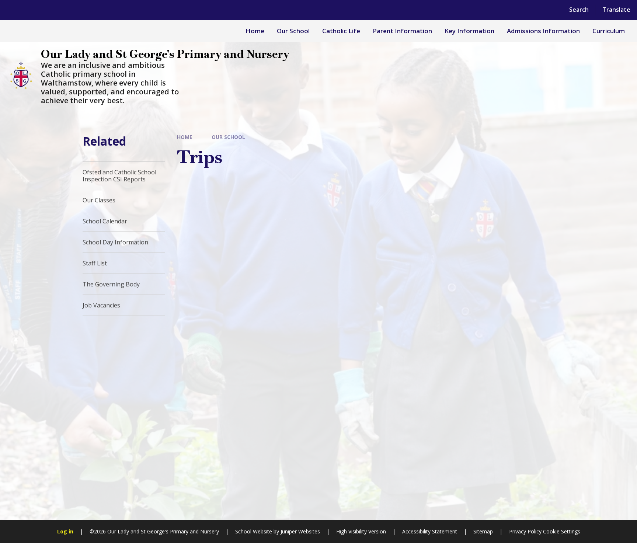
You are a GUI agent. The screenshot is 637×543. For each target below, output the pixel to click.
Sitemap (483, 531)
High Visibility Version (361, 531)
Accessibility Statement (429, 531)
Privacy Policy (525, 531)
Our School (228, 136)
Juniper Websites (300, 531)
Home (184, 136)
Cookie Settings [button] (561, 531)
